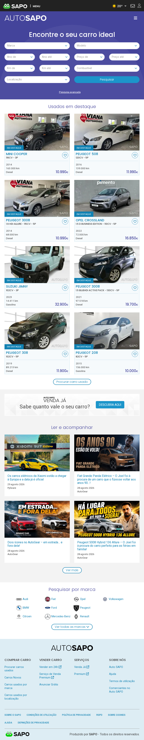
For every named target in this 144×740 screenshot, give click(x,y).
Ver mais (72, 570)
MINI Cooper (16, 155)
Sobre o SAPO (12, 715)
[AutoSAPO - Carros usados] (25, 18)
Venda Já (80, 667)
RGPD (99, 715)
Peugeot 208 (87, 354)
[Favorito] (65, 155)
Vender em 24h (49, 667)
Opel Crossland (96, 221)
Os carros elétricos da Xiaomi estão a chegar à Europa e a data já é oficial (37, 477)
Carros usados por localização (15, 697)
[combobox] (37, 45)
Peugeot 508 (87, 155)
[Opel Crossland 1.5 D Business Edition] (107, 198)
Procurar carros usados (14, 668)
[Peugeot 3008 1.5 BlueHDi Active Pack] (107, 264)
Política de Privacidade (76, 715)
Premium (80, 674)
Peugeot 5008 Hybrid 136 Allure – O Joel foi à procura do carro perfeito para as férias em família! (106, 546)
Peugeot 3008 (21, 221)
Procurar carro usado (72, 382)
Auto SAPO (116, 667)
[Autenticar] (132, 6)
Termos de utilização (122, 681)
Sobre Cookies (116, 715)
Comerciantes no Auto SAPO (119, 690)
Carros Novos (12, 677)
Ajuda (112, 674)
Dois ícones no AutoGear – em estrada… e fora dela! (35, 544)
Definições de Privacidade (33, 722)
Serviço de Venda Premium (50, 675)
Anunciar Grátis (48, 684)
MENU (36, 6)
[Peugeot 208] (107, 330)
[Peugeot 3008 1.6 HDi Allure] (37, 198)
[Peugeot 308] (37, 330)
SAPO (17, 734)
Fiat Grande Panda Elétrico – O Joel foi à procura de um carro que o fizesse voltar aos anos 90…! (106, 479)
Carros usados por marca (15, 686)
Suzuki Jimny (17, 288)
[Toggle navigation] (136, 18)
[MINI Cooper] (37, 132)
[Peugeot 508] (107, 132)
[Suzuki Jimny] (37, 264)
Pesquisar (107, 79)
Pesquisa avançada (70, 92)
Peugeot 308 (17, 354)
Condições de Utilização (41, 715)
